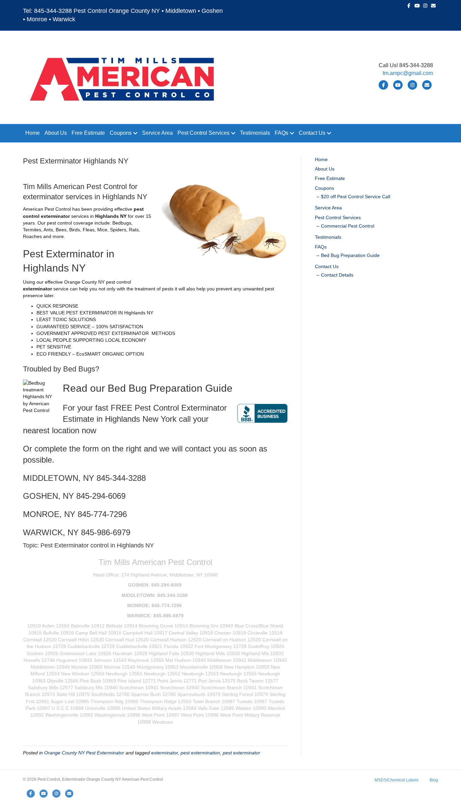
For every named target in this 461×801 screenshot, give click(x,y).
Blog (434, 780)
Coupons (121, 133)
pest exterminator (241, 752)
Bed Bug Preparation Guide (350, 255)
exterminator (164, 752)
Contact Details (337, 275)
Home (32, 133)
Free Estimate (88, 133)
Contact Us (312, 133)
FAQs (281, 133)
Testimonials (255, 133)
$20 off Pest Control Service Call (355, 196)
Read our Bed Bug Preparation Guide (148, 388)
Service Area (157, 133)
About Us (56, 133)
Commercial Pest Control (347, 226)
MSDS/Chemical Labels (396, 780)
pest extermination (200, 752)
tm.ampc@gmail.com (408, 73)
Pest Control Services (203, 133)
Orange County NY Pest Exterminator (84, 752)
